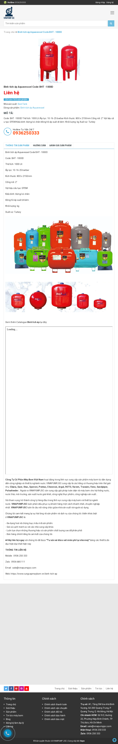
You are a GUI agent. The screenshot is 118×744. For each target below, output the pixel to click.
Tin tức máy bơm (14, 715)
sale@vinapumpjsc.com (99, 726)
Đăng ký (110, 2)
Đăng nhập (100, 2)
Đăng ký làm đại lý (15, 723)
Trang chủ (60, 688)
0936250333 (20, 2)
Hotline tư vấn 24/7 (26, 131)
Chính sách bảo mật (54, 719)
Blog (8, 719)
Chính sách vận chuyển (55, 708)
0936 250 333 (99, 730)
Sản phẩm (86, 688)
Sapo (82, 741)
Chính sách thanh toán (55, 704)
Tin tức (98, 688)
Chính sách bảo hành (54, 715)
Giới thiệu (72, 688)
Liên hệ (109, 688)
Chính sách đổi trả (53, 712)
